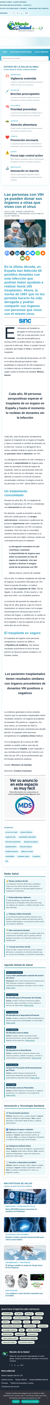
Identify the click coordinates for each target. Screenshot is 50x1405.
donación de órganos (31, 842)
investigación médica (22, 1318)
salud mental (37, 1318)
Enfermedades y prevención (17, 214)
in (17, 13)
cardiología (16, 1322)
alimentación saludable (28, 1338)
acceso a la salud (11, 832)
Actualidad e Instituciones (21, 52)
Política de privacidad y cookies (22, 1383)
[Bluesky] (32, 253)
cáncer (26, 1322)
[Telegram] (27, 253)
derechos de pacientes (13, 842)
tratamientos (32, 1334)
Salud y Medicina (41, 52)
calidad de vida (10, 837)
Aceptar (16, 1401)
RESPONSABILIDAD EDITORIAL (11, 5)
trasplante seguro (23, 856)
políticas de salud (27, 851)
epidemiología (7, 1334)
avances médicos (26, 832)
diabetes (6, 1322)
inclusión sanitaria (26, 847)
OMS (21, 1330)
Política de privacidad (30, 1401)
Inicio (5, 52)
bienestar (29, 1314)
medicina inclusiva (12, 851)
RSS (26, 13)
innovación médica (9, 1342)
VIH (7, 861)
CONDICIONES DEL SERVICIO (38, 8)
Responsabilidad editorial (38, 1379)
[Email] (22, 258)
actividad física (30, 1326)
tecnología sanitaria (9, 1330)
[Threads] (22, 253)
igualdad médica (11, 847)
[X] (12, 253)
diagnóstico (20, 1334)
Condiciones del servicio (10, 1386)
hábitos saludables (33, 1330)
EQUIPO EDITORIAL (20, 2)
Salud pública (37, 214)
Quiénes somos (7, 1379)
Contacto (4, 1383)
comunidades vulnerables (27, 837)
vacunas (36, 1322)
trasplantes (36, 856)
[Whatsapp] (37, 253)
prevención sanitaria (26, 1342)
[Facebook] (7, 253)
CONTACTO (27, 5)
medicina (19, 1314)
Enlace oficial (10, 988)
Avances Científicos (25, 211)
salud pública (10, 856)
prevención (6, 1318)
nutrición (39, 1314)
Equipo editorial (21, 1379)
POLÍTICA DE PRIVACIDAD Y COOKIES (13, 8)
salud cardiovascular (10, 1338)
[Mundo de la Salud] (25, 28)
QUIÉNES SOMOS (6, 2)
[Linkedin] (17, 253)
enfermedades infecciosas (12, 1326)
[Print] (43, 253)
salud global (43, 1326)
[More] (27, 258)
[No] (47, 1397)
